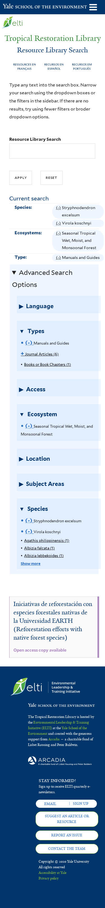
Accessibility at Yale (52, 872)
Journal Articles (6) (40, 354)
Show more (30, 563)
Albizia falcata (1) (39, 548)
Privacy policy (49, 878)
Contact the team (66, 848)
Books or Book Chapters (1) (47, 364)
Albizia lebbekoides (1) (44, 556)
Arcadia (54, 739)
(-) (59, 212)
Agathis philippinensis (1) (46, 541)
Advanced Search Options (42, 279)
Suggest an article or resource (67, 819)
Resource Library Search (35, 139)
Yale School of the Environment (17, 7)
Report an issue (66, 835)
